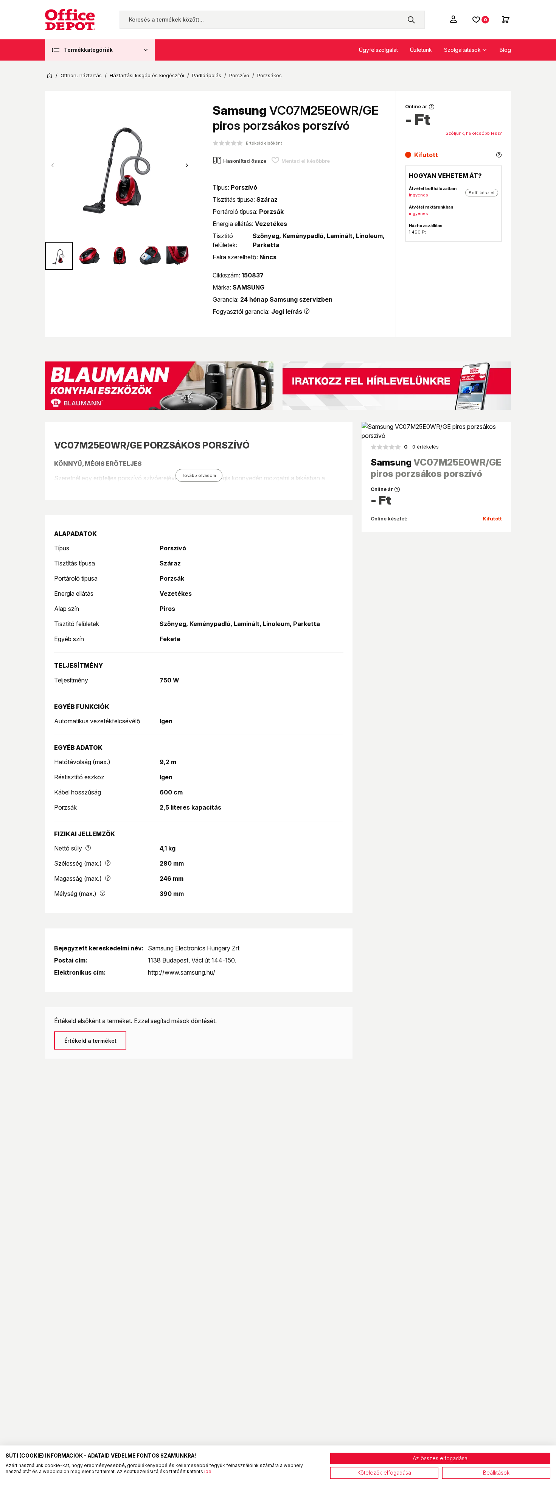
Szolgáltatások (462, 50)
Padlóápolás (206, 75)
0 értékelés (421, 447)
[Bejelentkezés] (454, 18)
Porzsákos (269, 75)
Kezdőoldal (50, 76)
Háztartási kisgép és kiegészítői (147, 75)
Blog (505, 50)
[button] (186, 165)
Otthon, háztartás (81, 75)
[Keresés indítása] (411, 20)
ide (207, 1471)
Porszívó (239, 75)
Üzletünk (421, 50)
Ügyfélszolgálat (378, 50)
